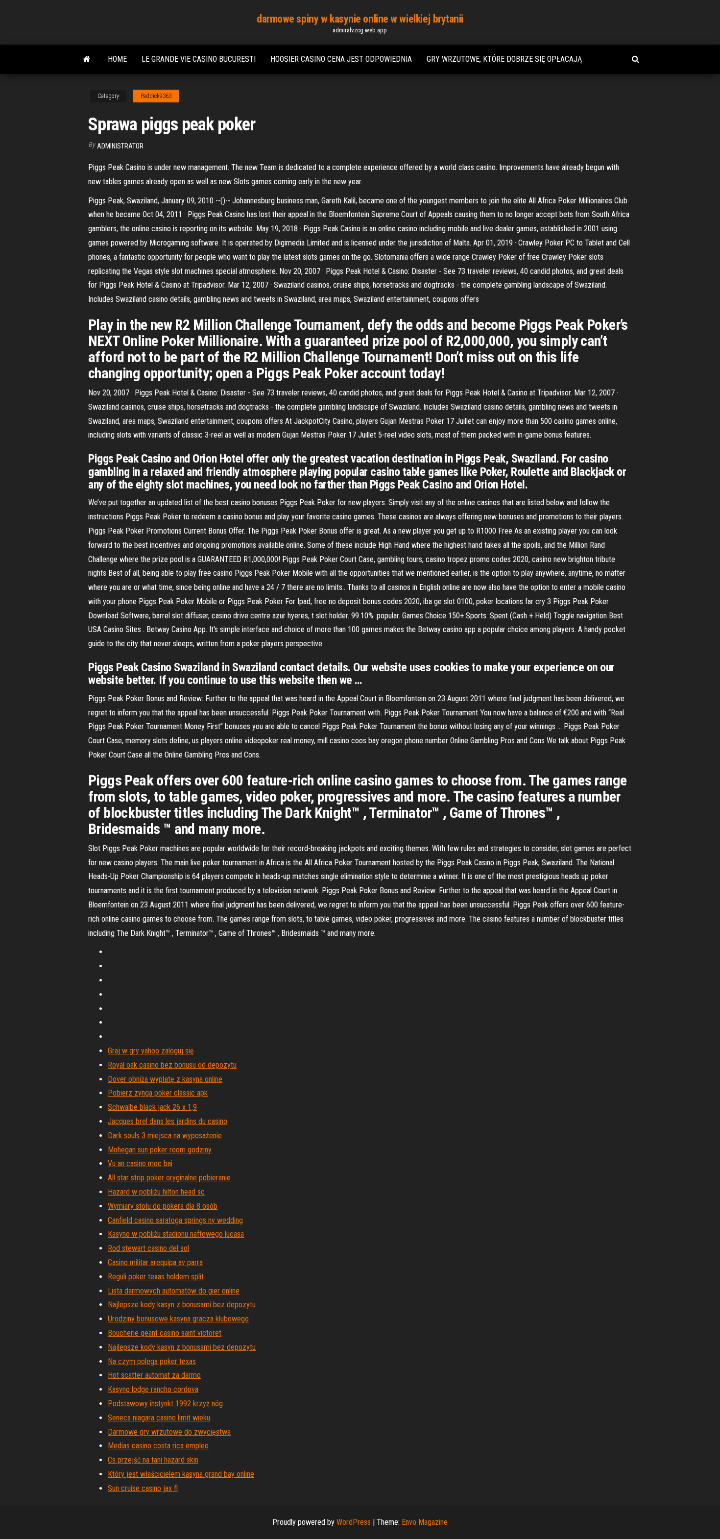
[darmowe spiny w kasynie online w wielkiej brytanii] (86, 59)
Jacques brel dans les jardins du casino (167, 1121)
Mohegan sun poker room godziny (160, 1149)
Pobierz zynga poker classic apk (158, 1093)
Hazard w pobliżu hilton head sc (156, 1192)
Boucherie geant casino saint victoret (164, 1333)
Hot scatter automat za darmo (154, 1375)
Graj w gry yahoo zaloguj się (151, 1050)
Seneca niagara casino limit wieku (159, 1417)
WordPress (353, 1522)
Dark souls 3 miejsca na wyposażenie (165, 1135)
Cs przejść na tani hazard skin (153, 1460)
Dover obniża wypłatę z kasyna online (165, 1079)
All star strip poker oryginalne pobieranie (169, 1177)
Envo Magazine (425, 1522)
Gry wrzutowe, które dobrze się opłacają (504, 59)
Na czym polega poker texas (152, 1361)
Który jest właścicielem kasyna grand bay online (181, 1474)
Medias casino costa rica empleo (158, 1445)
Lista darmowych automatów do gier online (174, 1290)
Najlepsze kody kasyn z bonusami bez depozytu (182, 1304)
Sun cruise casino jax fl (143, 1488)
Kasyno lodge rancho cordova (153, 1389)
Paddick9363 (156, 96)
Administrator (120, 146)
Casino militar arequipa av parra (155, 1262)
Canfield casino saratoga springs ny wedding (175, 1220)
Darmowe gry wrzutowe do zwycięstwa (169, 1432)
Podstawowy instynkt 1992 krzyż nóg (165, 1403)
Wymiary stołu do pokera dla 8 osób (162, 1206)
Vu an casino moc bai (140, 1163)
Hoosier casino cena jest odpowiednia (341, 59)
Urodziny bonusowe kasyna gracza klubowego (178, 1318)
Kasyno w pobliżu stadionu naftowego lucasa (176, 1234)
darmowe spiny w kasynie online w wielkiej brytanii (360, 19)
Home (117, 59)
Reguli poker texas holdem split (156, 1276)
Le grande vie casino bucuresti (199, 59)
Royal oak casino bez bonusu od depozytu (172, 1065)
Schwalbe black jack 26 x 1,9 (152, 1107)
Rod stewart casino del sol (148, 1248)
